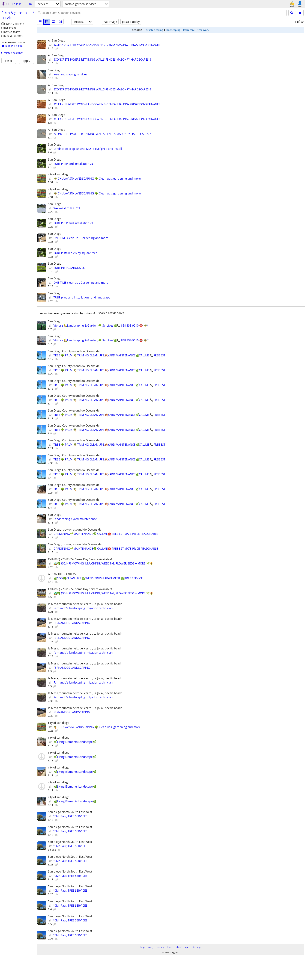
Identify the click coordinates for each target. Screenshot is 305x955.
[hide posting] (57, 48)
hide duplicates (13, 36)
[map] (60, 22)
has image (10, 27)
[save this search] (300, 13)
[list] (40, 22)
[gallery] (53, 22)
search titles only (14, 23)
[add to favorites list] (50, 44)
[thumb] (46, 22)
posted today (12, 32)
